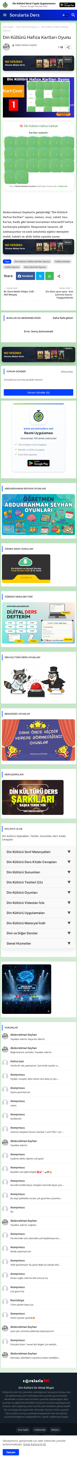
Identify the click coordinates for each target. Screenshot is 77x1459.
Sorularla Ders (24, 15)
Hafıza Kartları (62, 261)
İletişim (55, 1429)
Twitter (40, 276)
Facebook (27, 276)
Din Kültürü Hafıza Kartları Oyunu (32, 261)
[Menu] (5, 15)
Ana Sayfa (8, 26)
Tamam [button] (10, 1452)
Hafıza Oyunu (12, 267)
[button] (65, 15)
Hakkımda (39, 1429)
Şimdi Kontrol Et (33, 1444)
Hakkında (62, 186)
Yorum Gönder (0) (38, 392)
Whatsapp (49, 276)
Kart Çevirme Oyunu (27, 26)
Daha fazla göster (63, 318)
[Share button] (59, 276)
